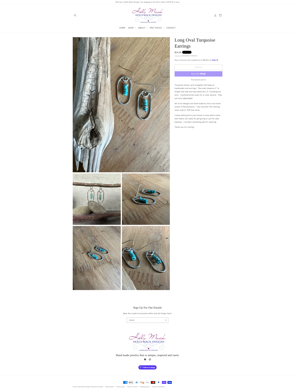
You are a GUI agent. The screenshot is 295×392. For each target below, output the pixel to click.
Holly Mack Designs (84, 386)
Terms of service (132, 386)
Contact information (158, 386)
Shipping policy (145, 386)
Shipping (178, 56)
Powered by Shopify (97, 386)
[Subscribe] (165, 320)
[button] (75, 15)
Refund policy (109, 386)
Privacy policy (120, 386)
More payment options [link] (198, 79)
